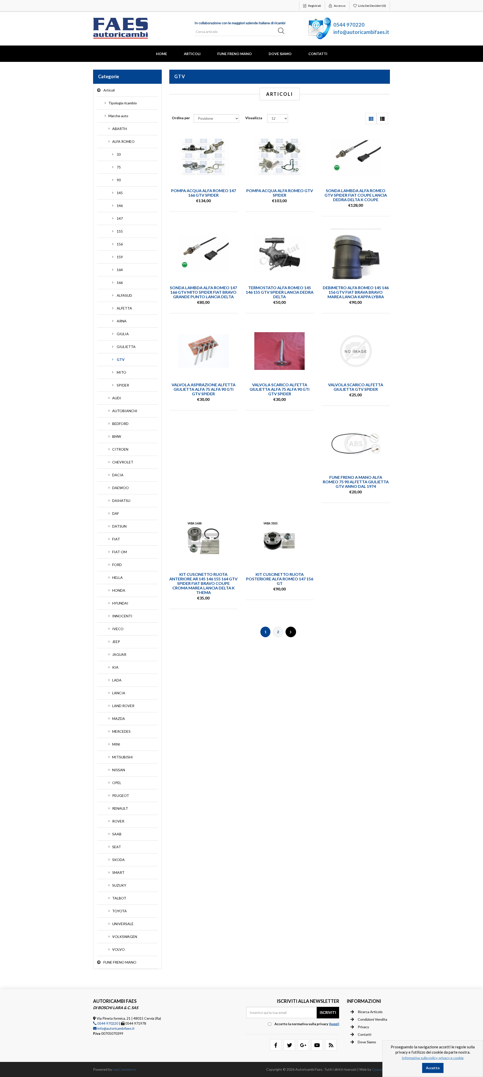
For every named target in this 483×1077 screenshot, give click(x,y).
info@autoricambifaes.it (361, 32)
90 (119, 180)
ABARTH (119, 128)
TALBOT (119, 898)
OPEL (116, 783)
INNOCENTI (122, 616)
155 (120, 231)
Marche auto (118, 116)
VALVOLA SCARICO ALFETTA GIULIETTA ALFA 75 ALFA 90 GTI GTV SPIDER (279, 389)
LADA (117, 680)
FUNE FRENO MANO (234, 54)
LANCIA (118, 693)
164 (120, 270)
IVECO (118, 629)
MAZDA (118, 718)
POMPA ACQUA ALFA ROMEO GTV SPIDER (279, 192)
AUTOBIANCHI (124, 411)
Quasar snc (381, 1069)
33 (119, 154)
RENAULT (120, 808)
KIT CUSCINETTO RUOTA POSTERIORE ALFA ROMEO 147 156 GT (279, 579)
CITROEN (120, 449)
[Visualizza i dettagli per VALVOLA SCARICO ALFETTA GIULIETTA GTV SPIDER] (356, 351)
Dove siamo (367, 1042)
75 (119, 167)
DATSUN (119, 526)
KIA (115, 667)
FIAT (116, 539)
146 (120, 205)
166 (120, 282)
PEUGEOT (120, 795)
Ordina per (181, 118)
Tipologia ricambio (122, 103)
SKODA (118, 859)
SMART (118, 872)
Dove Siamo (280, 54)
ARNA (122, 321)
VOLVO (118, 949)
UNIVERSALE (123, 924)
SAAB (117, 834)
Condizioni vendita (372, 1019)
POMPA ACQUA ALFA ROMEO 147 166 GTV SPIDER (203, 192)
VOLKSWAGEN (124, 936)
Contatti (317, 54)
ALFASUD (124, 295)
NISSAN (118, 770)
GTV (121, 359)
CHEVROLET (122, 462)
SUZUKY (119, 885)
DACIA (118, 475)
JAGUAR (119, 654)
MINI (116, 744)
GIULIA (123, 334)
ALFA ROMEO (123, 141)
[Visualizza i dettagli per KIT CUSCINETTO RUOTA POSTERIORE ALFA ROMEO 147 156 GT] (279, 540)
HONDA (118, 590)
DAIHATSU (121, 500)
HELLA (117, 577)
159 (120, 257)
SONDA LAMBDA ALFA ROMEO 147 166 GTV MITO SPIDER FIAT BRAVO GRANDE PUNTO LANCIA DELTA (203, 292)
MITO (121, 372)
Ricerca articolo (370, 1012)
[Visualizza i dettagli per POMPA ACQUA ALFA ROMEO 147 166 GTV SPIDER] (203, 157)
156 (120, 244)
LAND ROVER (123, 706)
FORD (117, 565)
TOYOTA (119, 911)
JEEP (116, 641)
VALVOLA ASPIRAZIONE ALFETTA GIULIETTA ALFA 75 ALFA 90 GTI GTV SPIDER (203, 389)
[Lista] (382, 118)
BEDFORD (120, 423)
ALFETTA (124, 308)
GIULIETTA (126, 346)
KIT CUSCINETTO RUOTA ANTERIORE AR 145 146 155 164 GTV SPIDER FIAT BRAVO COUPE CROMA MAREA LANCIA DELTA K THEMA (203, 583)
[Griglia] (371, 118)
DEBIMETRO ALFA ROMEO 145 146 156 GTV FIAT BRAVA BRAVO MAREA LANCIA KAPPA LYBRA (356, 292)
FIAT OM (119, 552)
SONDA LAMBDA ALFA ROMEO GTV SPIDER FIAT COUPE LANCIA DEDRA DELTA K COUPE (356, 195)
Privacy (363, 1027)
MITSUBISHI (122, 757)
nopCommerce (124, 1069)
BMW (116, 436)
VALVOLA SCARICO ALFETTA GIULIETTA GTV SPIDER (355, 387)
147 (120, 218)
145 (120, 193)
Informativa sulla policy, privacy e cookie (433, 1058)
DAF (115, 513)
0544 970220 (349, 25)
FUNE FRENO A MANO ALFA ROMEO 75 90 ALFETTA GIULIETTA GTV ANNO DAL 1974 (356, 482)
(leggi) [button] (334, 1024)
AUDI (116, 398)
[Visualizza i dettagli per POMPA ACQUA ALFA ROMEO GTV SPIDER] (279, 157)
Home (161, 54)
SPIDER (123, 385)
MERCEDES (121, 731)
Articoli (192, 54)
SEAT (116, 847)
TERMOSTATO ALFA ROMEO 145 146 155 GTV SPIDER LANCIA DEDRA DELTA (279, 292)
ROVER (118, 821)
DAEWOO (120, 488)
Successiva (291, 632)
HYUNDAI (120, 603)
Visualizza (253, 118)
